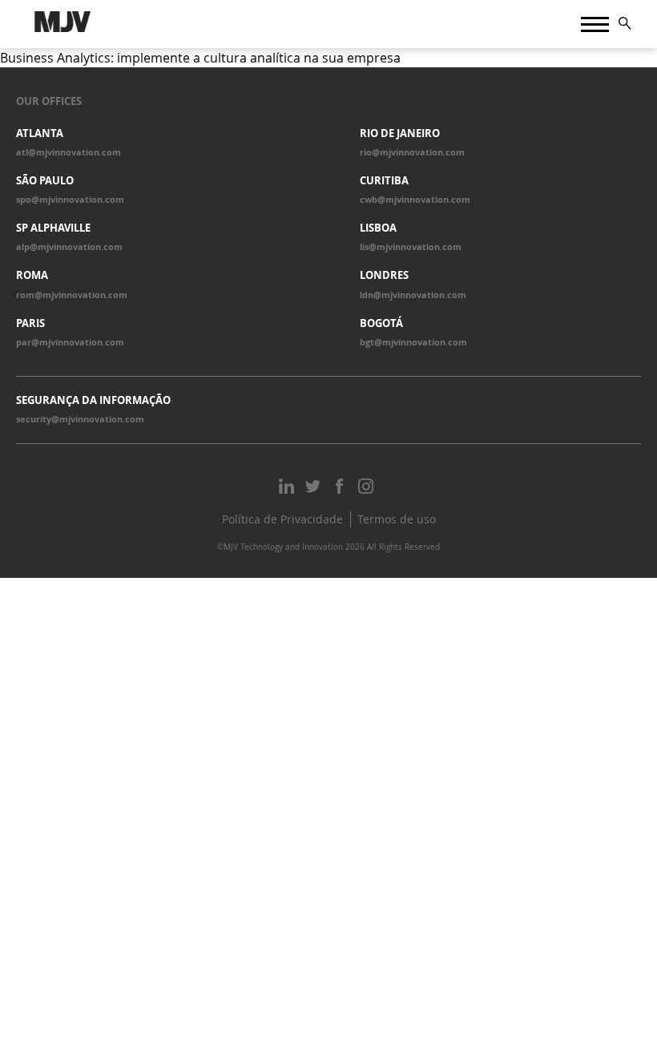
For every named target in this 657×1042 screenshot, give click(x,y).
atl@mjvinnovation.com (68, 152)
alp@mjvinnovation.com (69, 246)
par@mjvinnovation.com (70, 342)
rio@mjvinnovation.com (412, 152)
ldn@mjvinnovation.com (413, 295)
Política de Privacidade (282, 519)
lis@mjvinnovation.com (411, 246)
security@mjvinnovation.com (80, 419)
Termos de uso (396, 519)
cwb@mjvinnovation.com (415, 199)
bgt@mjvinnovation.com (413, 342)
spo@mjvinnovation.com (70, 199)
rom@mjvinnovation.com (71, 295)
